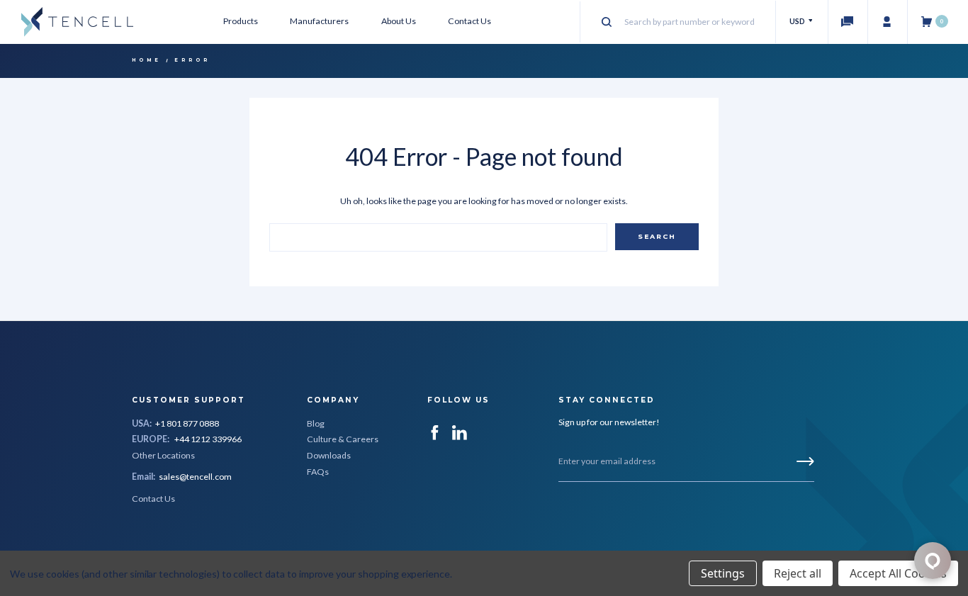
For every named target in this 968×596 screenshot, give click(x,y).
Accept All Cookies (898, 573)
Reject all (797, 573)
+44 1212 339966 (208, 439)
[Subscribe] (805, 461)
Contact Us (469, 21)
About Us (398, 21)
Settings (723, 573)
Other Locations (163, 455)
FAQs (318, 471)
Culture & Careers (342, 439)
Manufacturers (319, 21)
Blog (316, 423)
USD (797, 21)
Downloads (329, 455)
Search (657, 236)
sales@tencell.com (195, 476)
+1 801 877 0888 (187, 423)
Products (240, 21)
